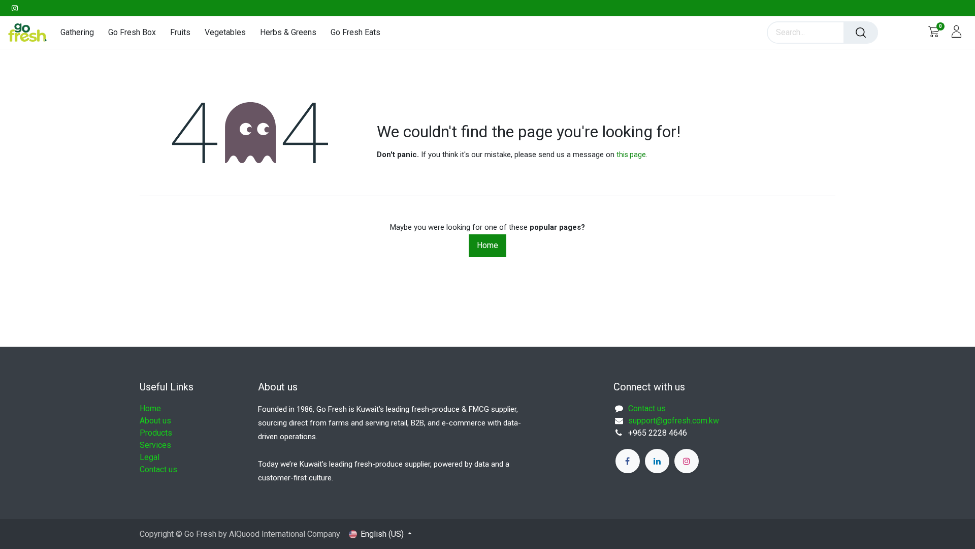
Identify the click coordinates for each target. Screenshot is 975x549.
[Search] (860, 32)
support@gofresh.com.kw (673, 420)
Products (156, 433)
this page (631, 154)
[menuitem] (80, 32)
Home (487, 245)
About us (155, 420)
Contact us (158, 469)
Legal (149, 457)
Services (155, 445)
